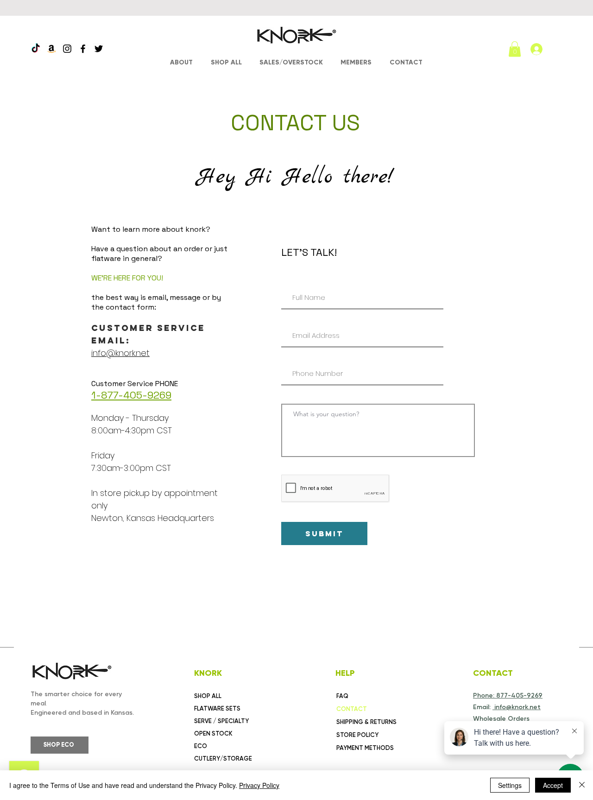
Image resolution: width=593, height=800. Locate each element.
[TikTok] (35, 48)
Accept (553, 785)
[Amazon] (51, 48)
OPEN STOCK (213, 733)
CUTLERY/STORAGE (223, 758)
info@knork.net (120, 353)
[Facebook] (82, 48)
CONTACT (351, 708)
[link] (514, 49)
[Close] (581, 785)
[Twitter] (98, 48)
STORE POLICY (357, 734)
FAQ (342, 695)
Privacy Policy (259, 785)
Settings (510, 785)
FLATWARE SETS (217, 708)
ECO (200, 746)
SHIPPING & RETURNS (366, 721)
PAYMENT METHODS (365, 747)
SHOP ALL (207, 695)
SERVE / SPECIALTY (221, 720)
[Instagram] (67, 48)
